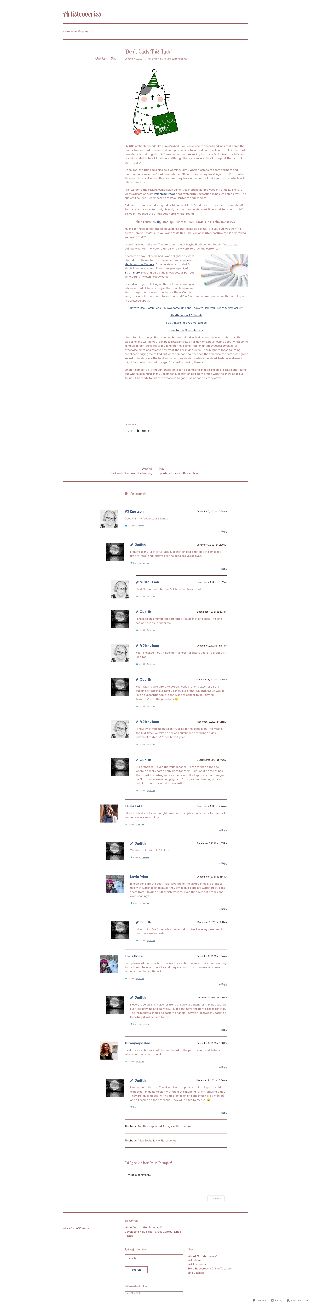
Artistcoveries (82, 13)
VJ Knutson (134, 511)
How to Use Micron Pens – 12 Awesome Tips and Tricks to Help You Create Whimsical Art (186, 308)
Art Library (195, 1260)
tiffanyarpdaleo (137, 1043)
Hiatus (129, 1235)
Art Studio (153, 58)
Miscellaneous (181, 58)
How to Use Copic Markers (186, 330)
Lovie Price (139, 877)
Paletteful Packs (165, 193)
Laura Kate (133, 806)
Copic (185, 260)
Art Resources (197, 1264)
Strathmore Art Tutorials (186, 315)
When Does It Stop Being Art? (144, 1227)
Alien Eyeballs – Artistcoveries (157, 1140)
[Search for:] (154, 1258)
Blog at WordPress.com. (77, 1228)
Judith (140, 545)
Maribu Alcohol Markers (139, 264)
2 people (140, 526)
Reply (224, 531)
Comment (216, 1198)
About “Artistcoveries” (202, 1256)
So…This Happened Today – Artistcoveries (164, 1126)
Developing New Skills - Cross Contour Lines (153, 1231)
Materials (168, 58)
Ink (161, 58)
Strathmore (132, 272)
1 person (151, 596)
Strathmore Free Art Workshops (186, 322)
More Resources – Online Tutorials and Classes (210, 1270)
